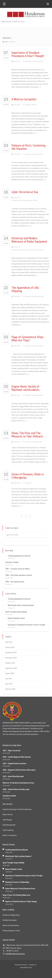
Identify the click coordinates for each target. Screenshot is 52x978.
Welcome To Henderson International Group (18, 783)
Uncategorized (37, 442)
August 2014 (9, 673)
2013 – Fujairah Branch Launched (14, 763)
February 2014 (10, 689)
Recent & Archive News (11, 925)
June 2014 (8, 684)
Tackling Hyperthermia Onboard (19, 556)
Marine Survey (7, 814)
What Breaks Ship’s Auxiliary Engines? (21, 605)
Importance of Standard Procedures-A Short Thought (27, 54)
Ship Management (9, 825)
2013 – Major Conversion (11, 751)
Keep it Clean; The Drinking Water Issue (16, 895)
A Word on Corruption (23, 99)
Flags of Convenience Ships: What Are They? (27, 338)
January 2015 (10, 647)
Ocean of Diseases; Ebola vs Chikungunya (27, 475)
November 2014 (11, 658)
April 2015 (8, 642)
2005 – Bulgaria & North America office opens (19, 770)
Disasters (28, 61)
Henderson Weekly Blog (11, 915)
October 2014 (10, 663)
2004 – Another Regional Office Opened (17, 757)
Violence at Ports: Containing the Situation (28, 147)
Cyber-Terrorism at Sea (24, 192)
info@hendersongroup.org (15, 954)
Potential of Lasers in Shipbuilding (17, 882)
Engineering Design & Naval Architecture (17, 809)
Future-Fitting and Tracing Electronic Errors (20, 888)
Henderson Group (21, 965)
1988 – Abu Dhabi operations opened (18, 575)
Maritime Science (26, 250)
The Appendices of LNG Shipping (25, 289)
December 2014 (11, 652)
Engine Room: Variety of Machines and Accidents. (25, 388)
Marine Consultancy (10, 835)
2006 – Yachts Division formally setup (16, 789)
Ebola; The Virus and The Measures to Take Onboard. (27, 434)
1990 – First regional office (14, 582)
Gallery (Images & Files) (11, 931)
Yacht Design (7, 820)
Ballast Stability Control (16, 618)
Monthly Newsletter (10, 920)
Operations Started (12, 562)
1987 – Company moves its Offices (17, 569)
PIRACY (34, 105)
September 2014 (11, 668)
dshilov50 (17, 61)
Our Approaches (37, 61)
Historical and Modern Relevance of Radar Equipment (29, 239)
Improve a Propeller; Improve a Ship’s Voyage (21, 901)
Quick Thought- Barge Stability (16, 612)
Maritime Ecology (26, 200)
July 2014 (8, 679)
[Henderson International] (26, 17)
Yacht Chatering (8, 830)
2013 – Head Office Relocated (13, 776)
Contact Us (32, 965)
